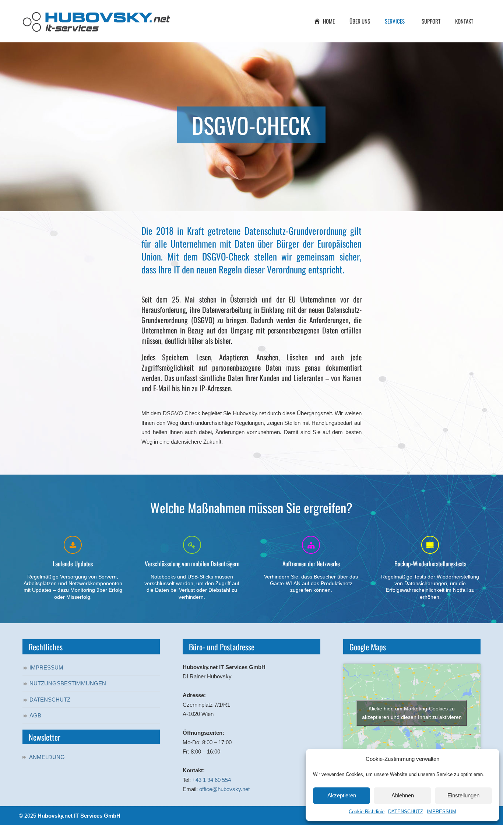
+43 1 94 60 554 (211, 780)
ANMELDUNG (47, 757)
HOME (329, 21)
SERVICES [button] (395, 21)
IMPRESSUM (441, 811)
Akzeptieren (341, 795)
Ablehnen (402, 795)
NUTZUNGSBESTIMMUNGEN (67, 683)
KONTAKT (464, 21)
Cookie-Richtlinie (366, 811)
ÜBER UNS (359, 21)
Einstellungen (463, 795)
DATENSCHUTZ (405, 811)
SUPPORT (431, 21)
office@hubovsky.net (224, 789)
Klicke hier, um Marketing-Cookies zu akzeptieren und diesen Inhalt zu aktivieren (412, 713)
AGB (35, 715)
